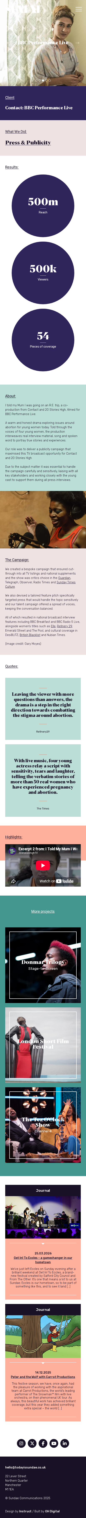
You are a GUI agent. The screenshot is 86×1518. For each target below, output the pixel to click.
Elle (53, 626)
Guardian (64, 578)
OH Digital (52, 1511)
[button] (78, 9)
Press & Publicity (28, 143)
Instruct (25, 1511)
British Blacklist (30, 635)
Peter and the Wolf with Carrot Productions (43, 1377)
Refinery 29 (64, 626)
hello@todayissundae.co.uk (25, 1467)
